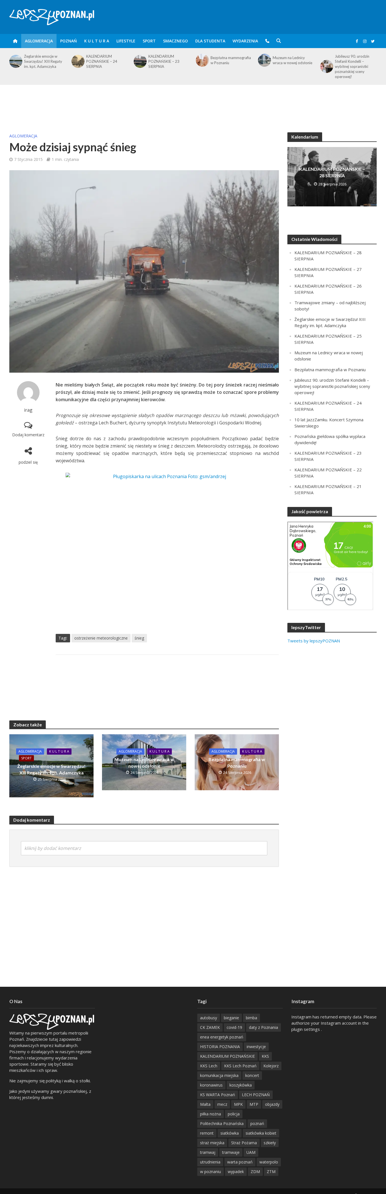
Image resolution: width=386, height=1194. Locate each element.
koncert (252, 1075)
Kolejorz (271, 1065)
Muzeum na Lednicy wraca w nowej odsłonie (230, 60)
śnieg (139, 638)
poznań (257, 1123)
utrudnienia (210, 1162)
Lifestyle (125, 41)
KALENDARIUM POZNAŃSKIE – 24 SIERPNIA (39, 61)
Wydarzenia (245, 41)
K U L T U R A (96, 41)
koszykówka (240, 1085)
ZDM (255, 1171)
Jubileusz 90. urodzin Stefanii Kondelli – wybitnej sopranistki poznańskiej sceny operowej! (290, 66)
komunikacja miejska (219, 1075)
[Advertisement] (193, 103)
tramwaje (231, 1152)
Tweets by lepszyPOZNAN (313, 641)
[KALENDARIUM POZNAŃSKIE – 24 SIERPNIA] (15, 61)
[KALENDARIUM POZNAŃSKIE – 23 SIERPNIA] (77, 61)
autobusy (208, 1017)
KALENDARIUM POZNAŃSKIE (227, 1056)
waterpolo (268, 1162)
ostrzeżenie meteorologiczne (101, 638)
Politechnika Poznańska (222, 1123)
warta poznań (240, 1162)
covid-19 (234, 1027)
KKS (265, 1056)
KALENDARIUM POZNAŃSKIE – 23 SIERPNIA (101, 61)
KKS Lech (208, 1065)
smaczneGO (175, 41)
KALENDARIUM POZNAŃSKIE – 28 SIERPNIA (332, 172)
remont (207, 1133)
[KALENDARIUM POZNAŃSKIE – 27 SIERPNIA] (326, 61)
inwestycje (256, 1046)
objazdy (272, 1104)
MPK (238, 1104)
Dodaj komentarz (28, 434)
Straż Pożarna (244, 1142)
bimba (251, 1017)
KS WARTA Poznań (217, 1094)
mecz (222, 1104)
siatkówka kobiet (261, 1133)
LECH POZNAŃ (256, 1094)
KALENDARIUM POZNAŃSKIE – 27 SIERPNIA (350, 61)
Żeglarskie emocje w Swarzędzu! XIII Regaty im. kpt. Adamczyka (51, 769)
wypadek (236, 1171)
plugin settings (306, 1029)
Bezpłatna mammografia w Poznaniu (168, 60)
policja (234, 1114)
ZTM (271, 1171)
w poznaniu (210, 1171)
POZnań (68, 41)
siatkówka (229, 1133)
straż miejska (212, 1142)
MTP (254, 1104)
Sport (149, 41)
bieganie (231, 1017)
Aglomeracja (39, 41)
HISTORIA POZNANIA (220, 1046)
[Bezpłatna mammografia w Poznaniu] (140, 60)
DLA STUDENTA (210, 41)
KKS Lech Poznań (240, 1065)
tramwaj (207, 1152)
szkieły (270, 1142)
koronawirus (211, 1085)
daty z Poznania (263, 1027)
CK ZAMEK (210, 1027)
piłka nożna (210, 1114)
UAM (250, 1152)
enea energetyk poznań (221, 1037)
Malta (205, 1104)
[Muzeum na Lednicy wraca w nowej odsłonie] (202, 60)
